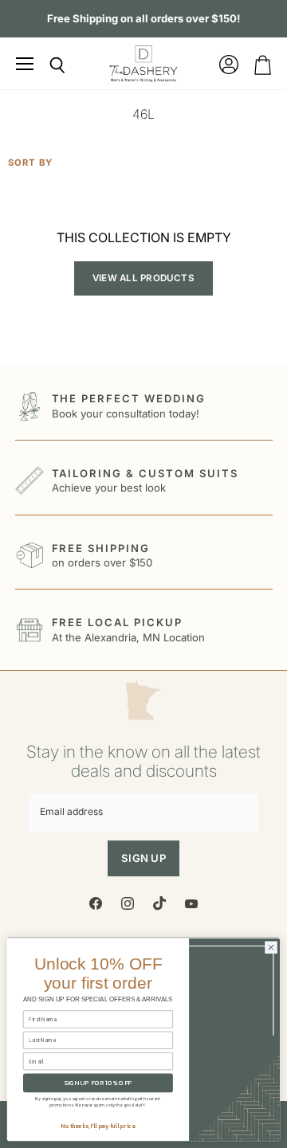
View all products (143, 278)
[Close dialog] (271, 948)
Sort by (30, 163)
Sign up (143, 858)
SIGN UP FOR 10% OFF (98, 1083)
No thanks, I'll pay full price (98, 1126)
